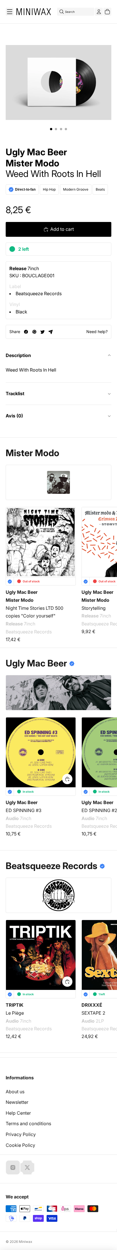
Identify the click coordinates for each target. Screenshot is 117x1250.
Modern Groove (75, 189)
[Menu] (10, 12)
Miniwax (25, 1241)
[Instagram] (13, 1167)
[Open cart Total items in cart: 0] (107, 12)
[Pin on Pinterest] (34, 331)
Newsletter (17, 1102)
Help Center (18, 1113)
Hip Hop (49, 189)
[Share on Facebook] (26, 331)
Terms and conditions (28, 1123)
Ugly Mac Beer (36, 152)
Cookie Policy (20, 1145)
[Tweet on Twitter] (42, 331)
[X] (27, 1167)
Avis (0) (14, 416)
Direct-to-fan (25, 189)
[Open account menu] (99, 12)
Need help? (97, 331)
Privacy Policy (21, 1134)
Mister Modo (32, 163)
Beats (100, 189)
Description (18, 355)
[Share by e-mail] (50, 331)
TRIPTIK (14, 1005)
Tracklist (15, 393)
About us (15, 1091)
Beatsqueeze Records (39, 293)
